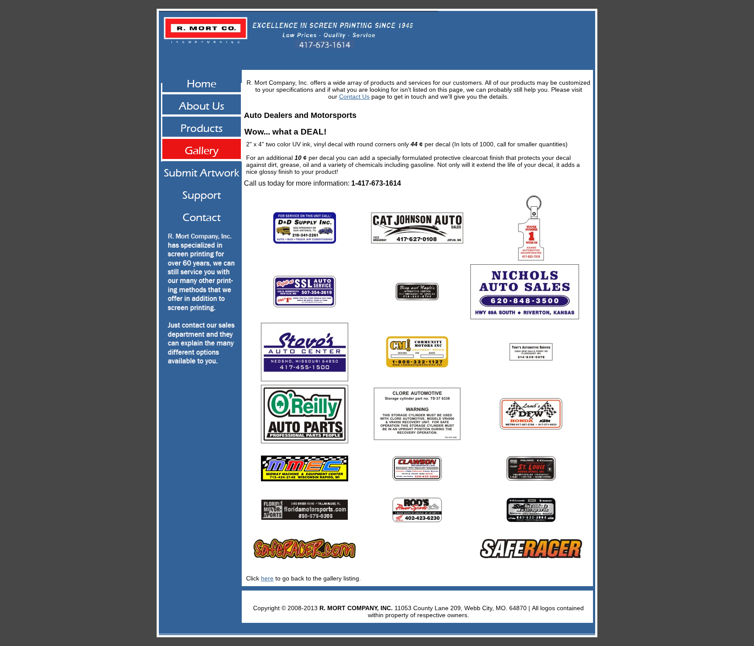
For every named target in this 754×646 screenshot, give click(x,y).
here (267, 578)
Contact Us (354, 96)
